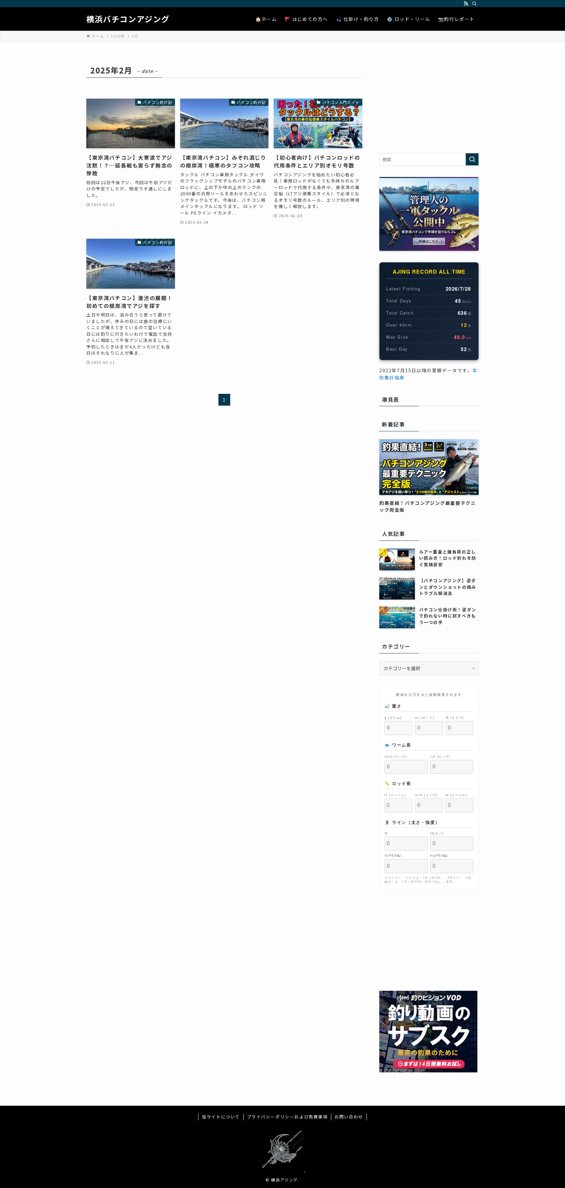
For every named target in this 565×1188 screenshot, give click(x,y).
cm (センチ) (440, 756)
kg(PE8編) (439, 855)
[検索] (474, 3)
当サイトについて (221, 1117)
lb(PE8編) (393, 855)
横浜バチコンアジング (128, 19)
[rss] (466, 3)
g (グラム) (393, 717)
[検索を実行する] (472, 159)
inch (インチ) (396, 756)
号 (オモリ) (455, 717)
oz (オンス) (424, 717)
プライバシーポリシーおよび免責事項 (287, 1117)
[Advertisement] (429, 102)
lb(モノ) (437, 833)
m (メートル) (456, 795)
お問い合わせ (348, 1117)
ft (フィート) (395, 795)
